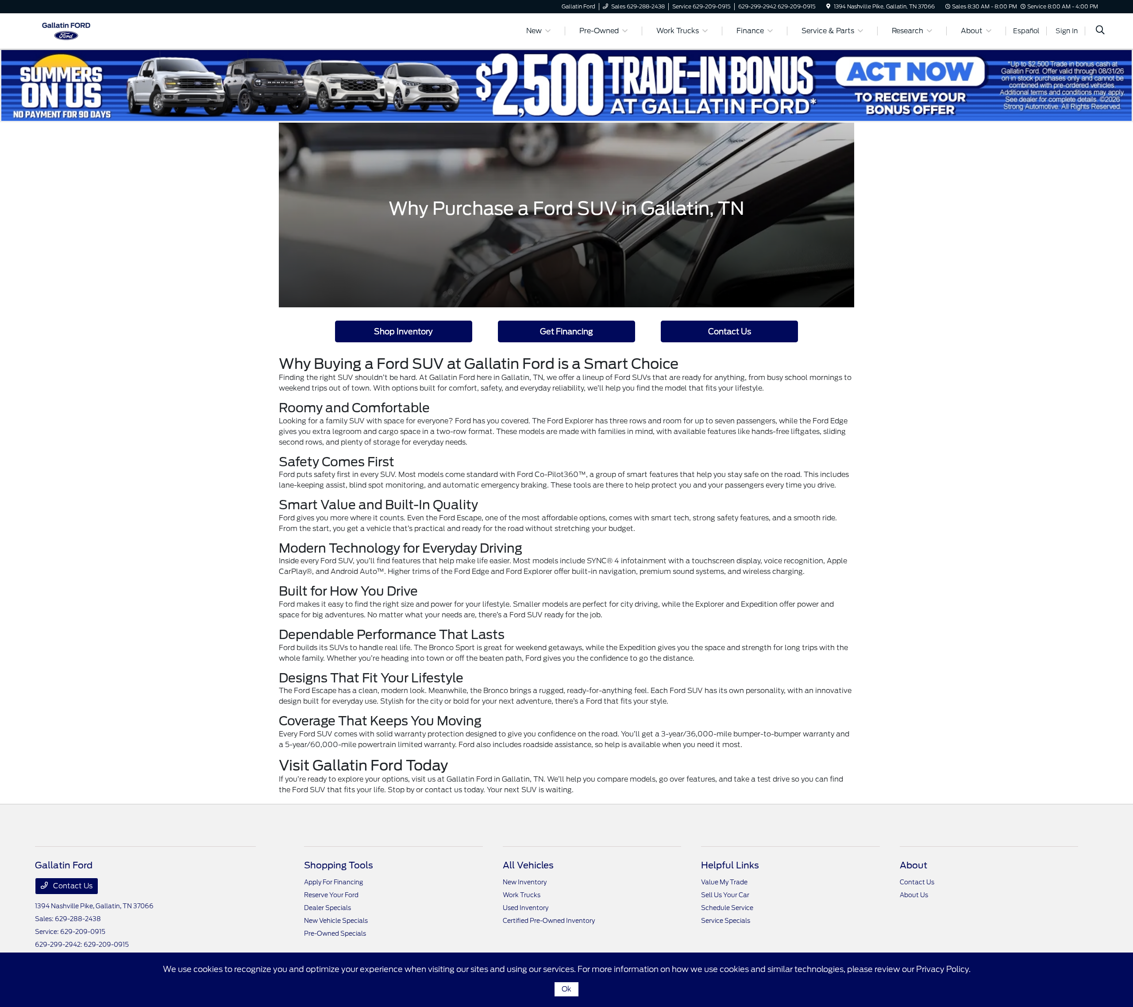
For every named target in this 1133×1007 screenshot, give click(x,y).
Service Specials (725, 920)
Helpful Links (730, 865)
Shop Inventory (403, 331)
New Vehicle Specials (336, 920)
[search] (1100, 31)
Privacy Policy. (943, 969)
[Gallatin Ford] (66, 30)
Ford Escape (460, 518)
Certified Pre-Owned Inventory (549, 920)
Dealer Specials (327, 907)
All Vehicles (528, 865)
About (913, 865)
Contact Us (729, 331)
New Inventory (525, 882)
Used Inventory (525, 907)
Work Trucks (521, 895)
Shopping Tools (338, 865)
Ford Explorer (570, 421)
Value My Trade (724, 882)
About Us (914, 895)
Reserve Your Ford (331, 895)
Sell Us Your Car (725, 895)
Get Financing (566, 331)
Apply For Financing (333, 882)
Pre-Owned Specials (335, 933)
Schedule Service (727, 907)
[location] (828, 6)
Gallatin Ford (469, 779)
